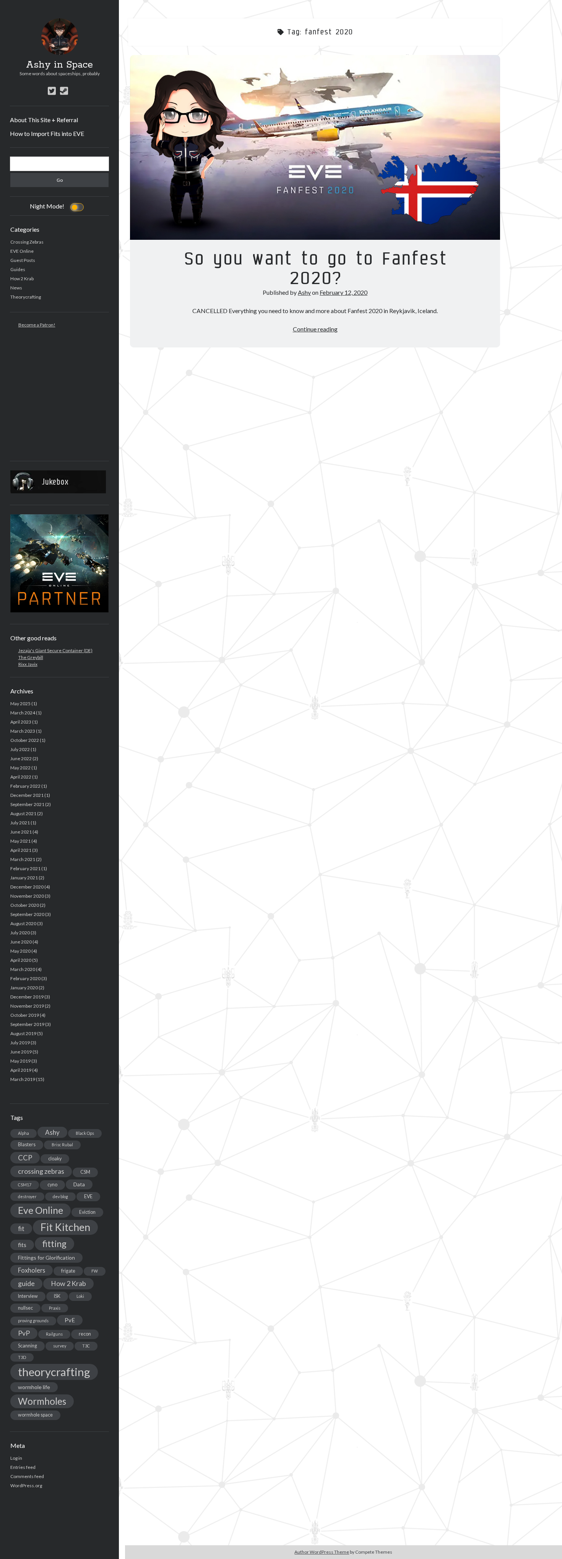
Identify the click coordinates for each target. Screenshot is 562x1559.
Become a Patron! (36, 325)
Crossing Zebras (27, 242)
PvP (24, 1333)
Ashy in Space (59, 65)
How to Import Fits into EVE (47, 133)
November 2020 (27, 896)
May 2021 (20, 841)
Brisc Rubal (62, 1144)
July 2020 (20, 932)
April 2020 (20, 960)
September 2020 (27, 914)
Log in (16, 1458)
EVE (88, 1196)
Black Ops (85, 1133)
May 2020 (20, 951)
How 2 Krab (22, 278)
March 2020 (22, 969)
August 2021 (23, 813)
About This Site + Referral (44, 119)
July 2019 (20, 1042)
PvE (70, 1320)
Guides (17, 269)
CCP (25, 1157)
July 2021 (20, 823)
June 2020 (21, 942)
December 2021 (27, 795)
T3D (22, 1357)
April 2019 (20, 1070)
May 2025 (20, 703)
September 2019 (27, 1024)
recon (85, 1334)
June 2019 (21, 1052)
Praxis (54, 1307)
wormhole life (34, 1387)
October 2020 (24, 905)
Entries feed (23, 1467)
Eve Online (40, 1210)
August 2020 (23, 923)
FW (94, 1270)
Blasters (27, 1144)
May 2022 (20, 768)
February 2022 (25, 786)
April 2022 (20, 777)
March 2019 (22, 1079)
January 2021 (24, 877)
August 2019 (23, 1033)
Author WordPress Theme (321, 1552)
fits (22, 1244)
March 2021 (22, 859)
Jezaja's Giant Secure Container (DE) (55, 650)
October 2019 (24, 1015)
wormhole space (35, 1415)
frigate (68, 1271)
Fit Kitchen (65, 1227)
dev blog (60, 1196)
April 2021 (20, 850)
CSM (85, 1172)
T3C (86, 1345)
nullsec (25, 1308)
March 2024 (22, 713)
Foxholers (31, 1270)
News (16, 288)
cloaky (55, 1159)
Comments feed (27, 1476)
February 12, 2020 (343, 292)
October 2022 (24, 740)
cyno (52, 1184)
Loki (80, 1296)
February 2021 (25, 868)
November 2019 (27, 1006)
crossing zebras (41, 1171)
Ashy (52, 1132)
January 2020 (24, 987)
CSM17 (24, 1184)
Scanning (27, 1346)
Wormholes (42, 1401)
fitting (54, 1243)
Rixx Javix (27, 664)
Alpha (23, 1133)
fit (21, 1228)
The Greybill (30, 657)
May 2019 (20, 1061)
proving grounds (33, 1320)
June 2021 (21, 832)
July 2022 (20, 749)
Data (79, 1184)
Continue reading (315, 329)
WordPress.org (26, 1485)
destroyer (27, 1196)
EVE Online (22, 251)
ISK (57, 1296)
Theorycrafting (25, 297)
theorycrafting (54, 1371)
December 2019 (27, 997)
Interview (28, 1296)
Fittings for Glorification (46, 1257)
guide (26, 1283)
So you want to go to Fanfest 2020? (315, 147)
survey (59, 1345)
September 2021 (27, 804)
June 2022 (21, 758)
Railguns (54, 1333)
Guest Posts (22, 260)
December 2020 (27, 887)
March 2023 (22, 731)
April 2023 (20, 722)
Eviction (87, 1212)
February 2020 (25, 978)
